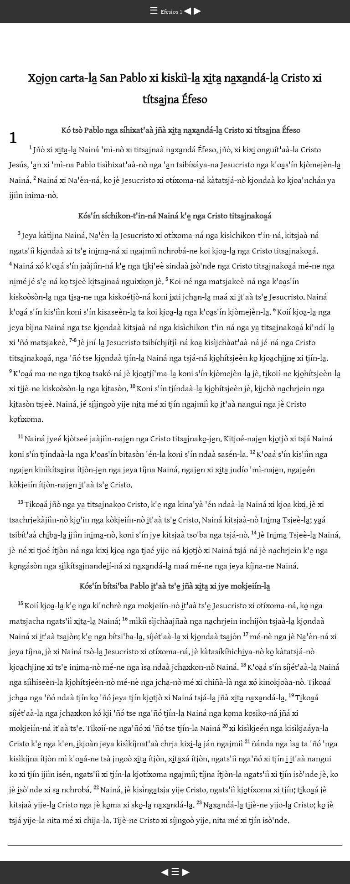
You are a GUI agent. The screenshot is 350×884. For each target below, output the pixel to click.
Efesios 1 (172, 12)
